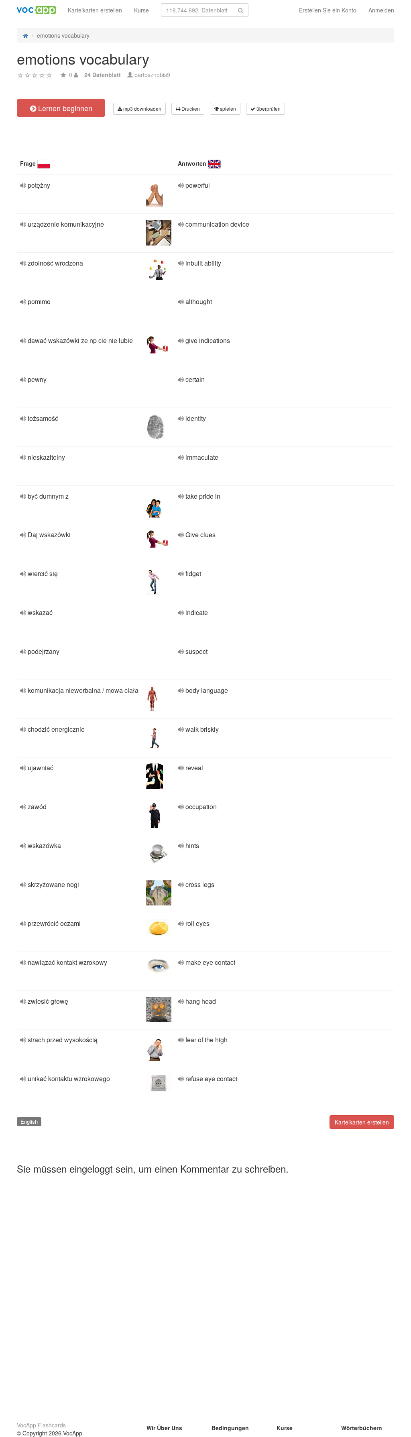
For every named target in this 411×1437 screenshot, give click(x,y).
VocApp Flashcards (41, 1425)
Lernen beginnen (64, 108)
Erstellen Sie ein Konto (327, 10)
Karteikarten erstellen (95, 10)
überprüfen (268, 108)
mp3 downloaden (141, 108)
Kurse (141, 10)
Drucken (190, 108)
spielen (227, 108)
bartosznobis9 (152, 75)
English (29, 1121)
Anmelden (381, 10)
